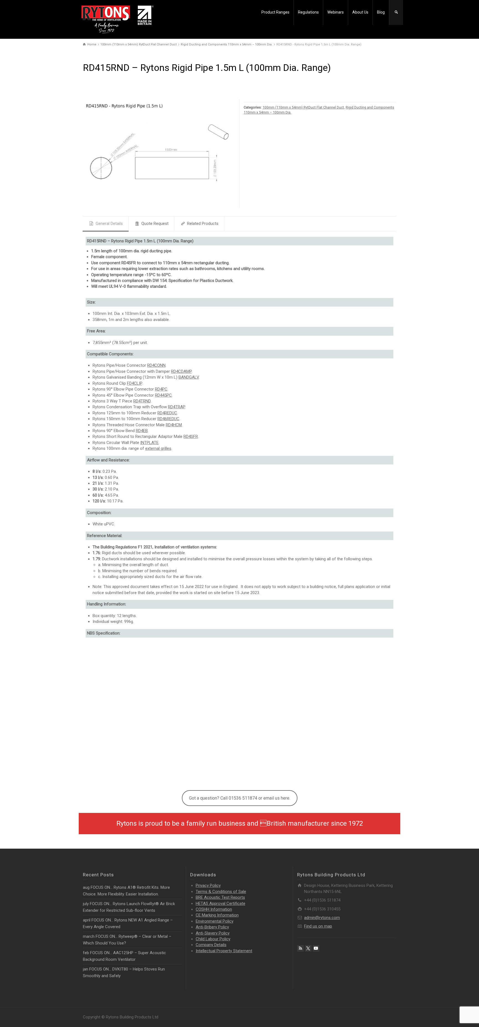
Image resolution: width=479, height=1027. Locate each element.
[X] (308, 948)
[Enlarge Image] (159, 153)
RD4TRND (142, 401)
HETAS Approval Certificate (220, 903)
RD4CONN (156, 365)
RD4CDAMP (181, 371)
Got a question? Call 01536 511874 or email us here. (239, 798)
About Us (360, 12)
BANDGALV (189, 377)
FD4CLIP (134, 383)
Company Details (211, 944)
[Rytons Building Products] (117, 19)
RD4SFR (191, 436)
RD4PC (161, 389)
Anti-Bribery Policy (212, 927)
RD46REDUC (168, 419)
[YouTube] (316, 948)
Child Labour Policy (213, 938)
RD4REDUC (167, 412)
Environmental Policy (214, 921)
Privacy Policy (208, 885)
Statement (224, 950)
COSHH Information (214, 909)
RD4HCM (174, 424)
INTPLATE (149, 442)
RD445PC (163, 395)
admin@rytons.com (322, 917)
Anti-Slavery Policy (213, 933)
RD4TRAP (176, 407)
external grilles (158, 448)
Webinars (335, 12)
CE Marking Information (217, 915)
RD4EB (142, 430)
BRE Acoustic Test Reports (220, 897)
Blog (381, 12)
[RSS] (300, 948)
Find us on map (318, 926)
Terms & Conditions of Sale (221, 891)
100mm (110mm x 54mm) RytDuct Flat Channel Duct (303, 107)
